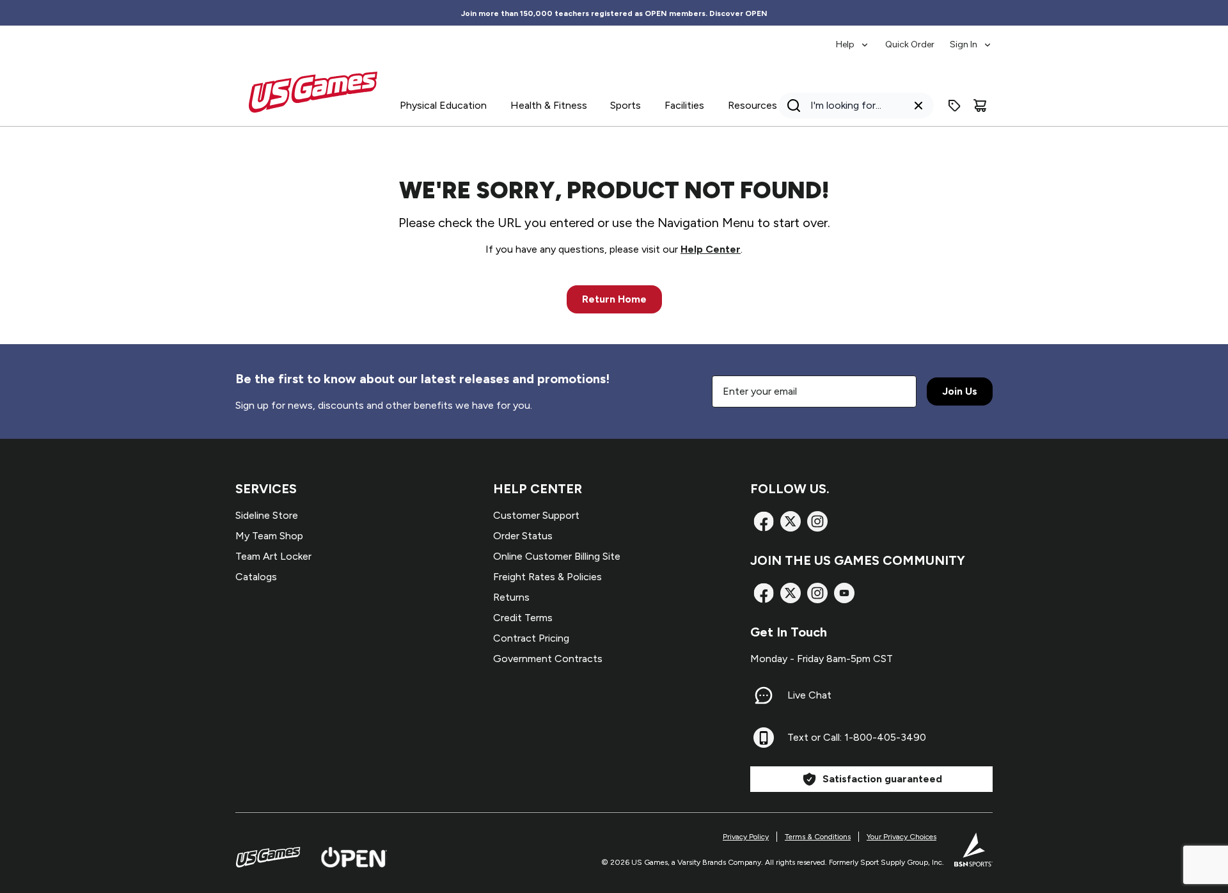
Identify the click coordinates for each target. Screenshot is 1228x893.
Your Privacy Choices (901, 836)
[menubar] (914, 38)
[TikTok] (844, 593)
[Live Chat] (763, 695)
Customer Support (536, 515)
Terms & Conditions (818, 836)
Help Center (711, 249)
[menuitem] (853, 38)
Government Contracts (547, 658)
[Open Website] (354, 857)
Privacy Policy (746, 836)
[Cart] (980, 105)
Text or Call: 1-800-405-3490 (856, 737)
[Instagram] (817, 521)
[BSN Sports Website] (973, 849)
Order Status (523, 536)
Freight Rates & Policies (547, 577)
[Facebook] (763, 521)
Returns (511, 597)
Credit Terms (523, 618)
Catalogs (256, 577)
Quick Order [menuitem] (909, 44)
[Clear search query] (918, 105)
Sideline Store (266, 515)
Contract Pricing (531, 638)
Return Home (614, 299)
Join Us (959, 391)
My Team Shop (269, 536)
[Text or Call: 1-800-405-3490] (763, 737)
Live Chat (809, 695)
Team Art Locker (273, 556)
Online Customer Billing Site (556, 556)
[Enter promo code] (954, 105)
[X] (790, 521)
